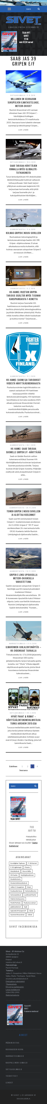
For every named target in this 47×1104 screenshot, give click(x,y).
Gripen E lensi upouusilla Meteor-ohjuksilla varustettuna (23, 578)
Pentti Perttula (15, 903)
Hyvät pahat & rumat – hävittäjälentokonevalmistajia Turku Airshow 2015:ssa (23, 720)
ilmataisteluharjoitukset (18, 883)
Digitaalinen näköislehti (15, 981)
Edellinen (13, 766)
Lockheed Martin (30, 895)
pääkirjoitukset (15, 907)
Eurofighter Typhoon (17, 863)
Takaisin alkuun (23, 1098)
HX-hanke (13, 875)
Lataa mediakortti (13, 989)
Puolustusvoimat (30, 903)
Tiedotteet (12, 1075)
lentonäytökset (15, 895)
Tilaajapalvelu (11, 984)
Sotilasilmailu (17, 95)
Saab (25, 907)
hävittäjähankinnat (27, 875)
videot (30, 915)
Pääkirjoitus (13, 1042)
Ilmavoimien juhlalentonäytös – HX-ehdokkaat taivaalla (23, 648)
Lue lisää (24, 130)
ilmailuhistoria (15, 879)
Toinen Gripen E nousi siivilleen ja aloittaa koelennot (23, 513)
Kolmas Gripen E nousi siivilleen (23, 233)
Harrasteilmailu (17, 643)
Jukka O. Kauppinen (17, 887)
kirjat (29, 887)
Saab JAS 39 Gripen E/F (18, 911)
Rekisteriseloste (12, 995)
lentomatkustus (30, 891)
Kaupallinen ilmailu (17, 1062)
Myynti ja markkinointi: (15, 987)
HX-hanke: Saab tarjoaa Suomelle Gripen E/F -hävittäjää (23, 450)
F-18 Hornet (32, 863)
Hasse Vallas (26, 871)
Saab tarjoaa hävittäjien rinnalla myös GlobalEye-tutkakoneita (23, 169)
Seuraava (23, 770)
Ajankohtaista (17, 229)
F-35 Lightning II (15, 867)
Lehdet (9, 1082)
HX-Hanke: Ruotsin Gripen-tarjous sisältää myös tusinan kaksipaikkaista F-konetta (23, 295)
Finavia (27, 867)
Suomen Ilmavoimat (17, 915)
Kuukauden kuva (16, 891)
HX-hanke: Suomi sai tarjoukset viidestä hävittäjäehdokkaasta (23, 381)
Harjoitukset (14, 871)
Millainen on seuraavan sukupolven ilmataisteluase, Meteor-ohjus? (23, 102)
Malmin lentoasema (17, 899)
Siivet (31, 911)
